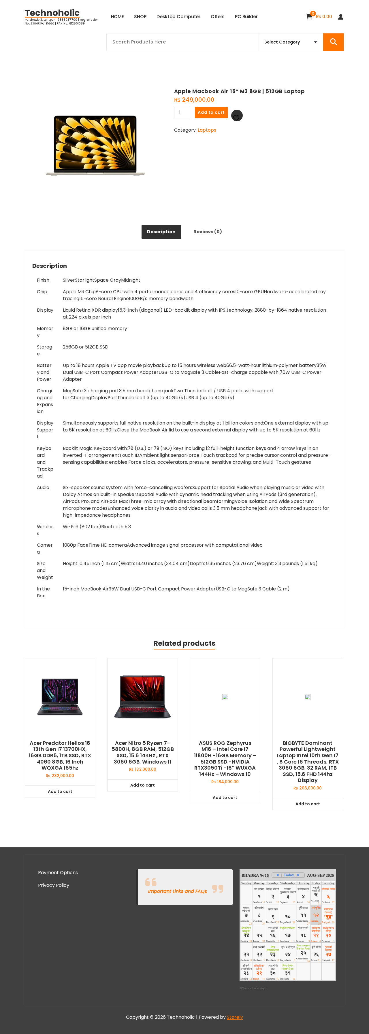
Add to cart (211, 112)
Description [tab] (161, 231)
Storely (235, 1017)
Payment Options (58, 872)
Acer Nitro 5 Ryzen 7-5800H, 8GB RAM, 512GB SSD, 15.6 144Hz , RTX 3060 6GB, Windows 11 (143, 752)
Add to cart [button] (60, 791)
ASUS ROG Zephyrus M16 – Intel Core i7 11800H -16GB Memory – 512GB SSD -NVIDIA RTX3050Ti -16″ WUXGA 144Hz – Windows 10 (225, 758)
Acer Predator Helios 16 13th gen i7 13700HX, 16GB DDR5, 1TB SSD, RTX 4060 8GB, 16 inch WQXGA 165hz (60, 755)
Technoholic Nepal (255, 988)
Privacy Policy (53, 885)
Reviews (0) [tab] (207, 231)
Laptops (207, 130)
